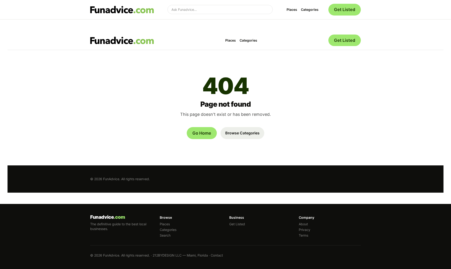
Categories (310, 10)
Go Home (201, 133)
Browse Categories (242, 133)
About (303, 224)
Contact (217, 255)
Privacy (304, 230)
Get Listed (344, 9)
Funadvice (107, 217)
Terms (303, 235)
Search (165, 235)
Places (292, 10)
